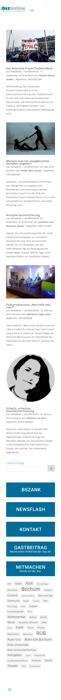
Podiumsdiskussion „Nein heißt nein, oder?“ (28, 306)
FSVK (23, 606)
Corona (12, 595)
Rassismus (13, 634)
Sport (28, 655)
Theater (12, 666)
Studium (36, 660)
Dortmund (13, 600)
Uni (24, 666)
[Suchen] (51, 468)
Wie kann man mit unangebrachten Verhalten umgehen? (27, 162)
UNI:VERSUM (34, 79)
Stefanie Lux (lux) (36, 418)
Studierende (40, 655)
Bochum (30, 589)
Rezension (27, 634)
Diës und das (45, 595)
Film (45, 600)
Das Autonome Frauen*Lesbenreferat (29, 68)
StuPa (48, 660)
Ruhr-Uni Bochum (38, 639)
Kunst (44, 617)
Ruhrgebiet (14, 655)
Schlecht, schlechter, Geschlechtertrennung (20, 410)
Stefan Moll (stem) (31, 170)
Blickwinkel (12, 590)
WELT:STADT (45, 225)
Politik (19, 627)
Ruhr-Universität (17, 645)
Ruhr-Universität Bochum (21, 650)
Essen (26, 601)
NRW (44, 622)
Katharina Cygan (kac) (39, 314)
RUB (41, 633)
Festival (36, 601)
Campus (48, 589)
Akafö (18, 583)
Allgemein (21, 79)
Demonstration (27, 595)
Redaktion (16, 71)
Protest (41, 627)
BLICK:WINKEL (26, 421)
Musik (11, 622)
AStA (29, 583)
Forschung (12, 606)
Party (9, 628)
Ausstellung (42, 583)
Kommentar (16, 617)
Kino (30, 611)
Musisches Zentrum (28, 622)
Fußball (33, 606)
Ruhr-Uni (14, 639)
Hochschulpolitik (15, 611)
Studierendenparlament (17, 660)
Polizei (30, 627)
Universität (35, 666)
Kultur (33, 617)
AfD (9, 583)
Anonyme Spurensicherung (23, 215)
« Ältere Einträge (15, 463)
